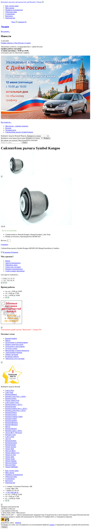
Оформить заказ (11, 265)
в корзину (4, 244)
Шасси (7, 340)
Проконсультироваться (14, 269)
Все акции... (5, 31)
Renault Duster (10, 445)
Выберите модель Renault (10, 387)
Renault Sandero (11, 338)
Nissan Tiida (9, 457)
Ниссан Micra (10, 451)
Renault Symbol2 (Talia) (14, 417)
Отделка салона (11, 348)
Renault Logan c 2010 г (13, 431)
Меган (7, 427)
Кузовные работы (12, 356)
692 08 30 (7, 280)
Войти (7, 261)
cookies (51, 525)
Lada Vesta (9, 392)
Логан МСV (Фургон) (13, 433)
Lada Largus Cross (12, 402)
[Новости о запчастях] (6, 298)
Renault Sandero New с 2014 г (16, 408)
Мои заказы (9, 8)
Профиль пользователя (14, 10)
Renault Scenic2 (11, 414)
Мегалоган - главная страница (16, 126)
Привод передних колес (14, 344)
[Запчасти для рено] (8, 298)
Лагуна (8, 439)
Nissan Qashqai (10, 461)
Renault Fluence (11, 412)
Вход (13, 22)
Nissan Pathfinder (11, 467)
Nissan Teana (10, 459)
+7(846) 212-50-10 (12, 490)
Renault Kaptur (10, 406)
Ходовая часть (10, 130)
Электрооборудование (13, 352)
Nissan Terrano (10, 447)
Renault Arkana (10, 398)
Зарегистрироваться (12, 263)
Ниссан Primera (11, 463)
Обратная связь (11, 12)
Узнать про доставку (13, 267)
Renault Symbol (11, 419)
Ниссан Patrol (10, 465)
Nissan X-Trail (10, 455)
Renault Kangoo (11, 443)
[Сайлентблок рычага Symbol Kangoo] (17, 174)
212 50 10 (8, 278)
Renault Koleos (10, 441)
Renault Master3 (11, 394)
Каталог (8, 128)
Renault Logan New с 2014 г (15, 410)
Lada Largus (9, 437)
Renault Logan (10, 435)
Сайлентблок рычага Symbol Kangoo (19, 132)
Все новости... (6, 122)
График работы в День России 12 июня (16, 43)
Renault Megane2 (11, 425)
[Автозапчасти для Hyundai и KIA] (2, 362)
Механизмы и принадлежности (17, 350)
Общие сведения (11, 354)
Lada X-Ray (9, 390)
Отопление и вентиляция (15, 346)
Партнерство (10, 18)
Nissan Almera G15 (12, 453)
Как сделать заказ (12, 6)
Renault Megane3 (11, 423)
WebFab (18, 523)
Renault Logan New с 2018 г (15, 396)
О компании (10, 14)
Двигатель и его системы (14, 358)
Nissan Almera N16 (12, 400)
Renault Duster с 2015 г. (14, 404)
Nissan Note (9, 449)
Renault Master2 (11, 429)
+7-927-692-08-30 (11, 492)
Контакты (9, 16)
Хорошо (4, 527)
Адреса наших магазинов (15, 271)
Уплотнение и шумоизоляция (16, 342)
